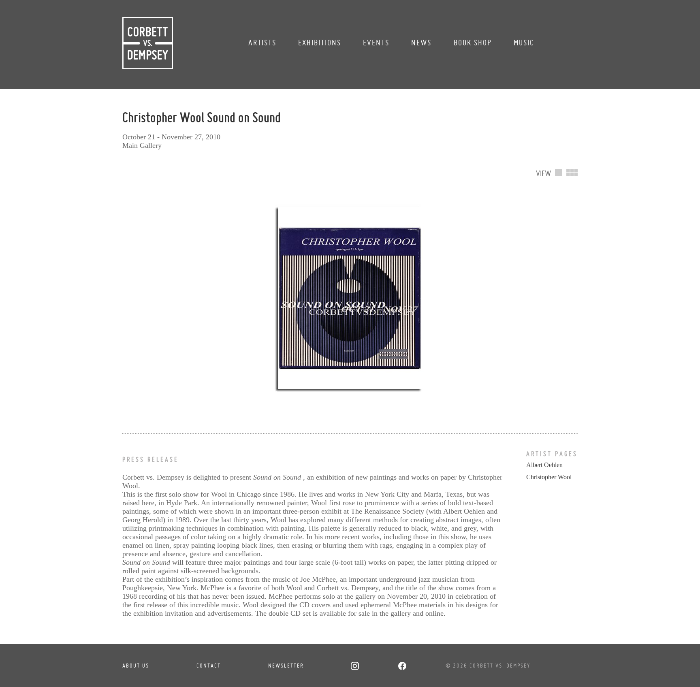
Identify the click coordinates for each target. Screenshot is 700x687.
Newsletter (286, 665)
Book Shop (473, 42)
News (421, 42)
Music (524, 42)
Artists (262, 42)
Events (376, 42)
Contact (208, 665)
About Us (135, 665)
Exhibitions (319, 42)
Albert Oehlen (544, 464)
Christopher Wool (549, 477)
